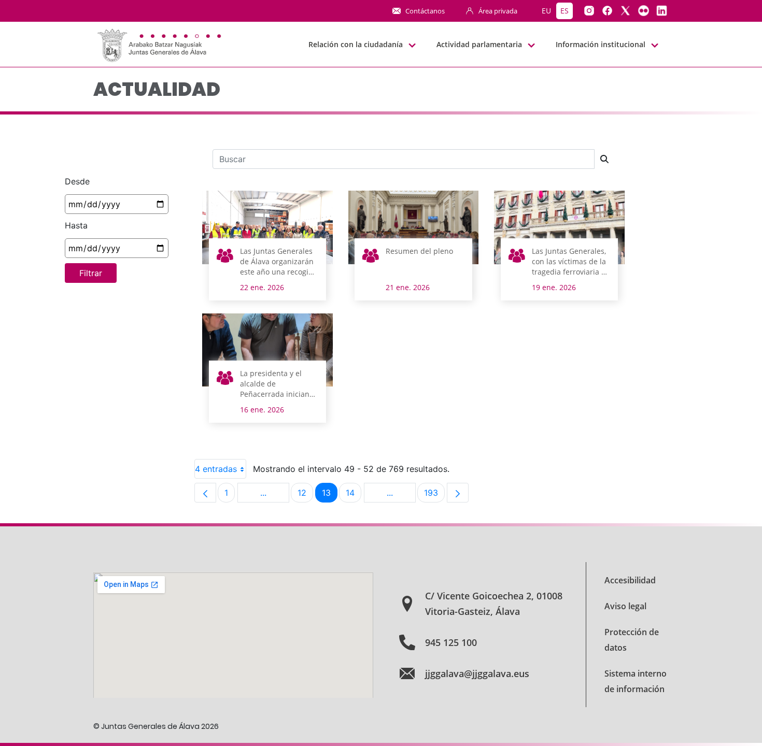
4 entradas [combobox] (216, 469)
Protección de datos (631, 639)
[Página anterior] (205, 493)
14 (353, 495)
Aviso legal (625, 606)
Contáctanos (425, 11)
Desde (77, 181)
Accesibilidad (630, 580)
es (564, 11)
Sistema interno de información (635, 681)
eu (546, 11)
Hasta (76, 225)
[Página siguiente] (458, 493)
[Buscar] (604, 159)
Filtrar (90, 273)
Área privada (497, 11)
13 (329, 495)
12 (305, 495)
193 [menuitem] (434, 495)
